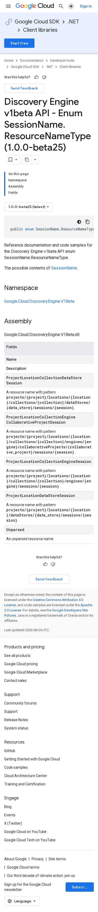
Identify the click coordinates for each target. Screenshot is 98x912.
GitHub (9, 751)
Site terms (57, 859)
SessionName (64, 268)
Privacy (38, 859)
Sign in (86, 6)
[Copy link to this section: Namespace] (43, 288)
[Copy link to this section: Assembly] (37, 322)
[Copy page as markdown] (27, 159)
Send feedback (24, 88)
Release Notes (16, 720)
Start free (19, 43)
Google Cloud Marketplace (25, 672)
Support (11, 711)
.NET (73, 21)
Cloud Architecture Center (25, 776)
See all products (17, 656)
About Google (15, 859)
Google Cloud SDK (37, 21)
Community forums (20, 703)
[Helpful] (36, 77)
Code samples (16, 767)
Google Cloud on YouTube (25, 832)
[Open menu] (8, 6)
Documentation (31, 60)
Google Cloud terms (23, 867)
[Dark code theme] (79, 222)
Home (8, 60)
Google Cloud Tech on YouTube (29, 840)
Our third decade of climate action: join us (41, 876)
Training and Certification (24, 784)
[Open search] (61, 6)
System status (16, 728)
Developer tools (62, 60)
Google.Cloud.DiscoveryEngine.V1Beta (39, 301)
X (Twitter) (13, 823)
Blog (7, 807)
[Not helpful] (44, 77)
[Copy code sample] (87, 222)
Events (9, 815)
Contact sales (15, 680)
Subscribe (81, 887)
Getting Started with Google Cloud (32, 759)
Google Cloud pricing (21, 664)
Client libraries (40, 30)
